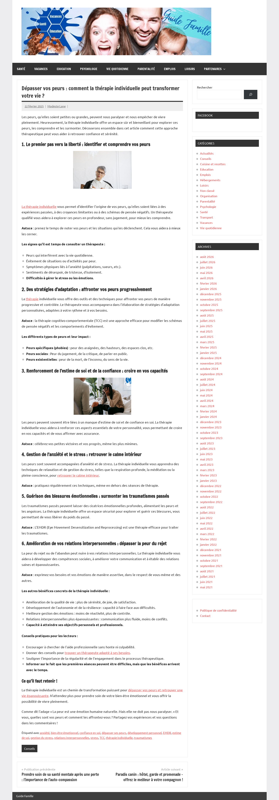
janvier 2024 (208, 416)
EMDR (167, 733)
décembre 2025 (210, 294)
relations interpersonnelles (71, 737)
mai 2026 (206, 272)
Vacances (41, 69)
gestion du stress (42, 737)
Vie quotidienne (117, 69)
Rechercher (204, 87)
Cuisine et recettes (212, 164)
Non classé (207, 190)
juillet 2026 (207, 262)
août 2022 (207, 507)
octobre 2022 (209, 496)
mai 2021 (206, 587)
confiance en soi (90, 733)
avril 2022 (206, 528)
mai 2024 (206, 395)
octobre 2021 (209, 560)
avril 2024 (206, 400)
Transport (206, 217)
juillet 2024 (207, 384)
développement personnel (145, 733)
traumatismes (143, 737)
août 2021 (207, 571)
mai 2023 (206, 459)
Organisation (208, 196)
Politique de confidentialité (218, 610)
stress (94, 737)
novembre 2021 (210, 555)
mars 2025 (207, 342)
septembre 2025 (211, 310)
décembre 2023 (210, 422)
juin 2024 (206, 390)
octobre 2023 (209, 432)
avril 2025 (206, 336)
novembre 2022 (210, 491)
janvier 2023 (208, 480)
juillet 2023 (207, 448)
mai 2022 (206, 523)
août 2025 (207, 315)
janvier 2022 (208, 544)
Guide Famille (24, 796)
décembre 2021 (210, 550)
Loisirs (190, 69)
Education (64, 69)
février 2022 (208, 539)
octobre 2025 (209, 304)
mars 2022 (207, 534)
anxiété (45, 733)
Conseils (29, 748)
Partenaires (213, 69)
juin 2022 (206, 518)
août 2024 (207, 379)
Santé (21, 69)
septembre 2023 (211, 438)
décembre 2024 (210, 358)
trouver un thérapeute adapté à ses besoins (97, 653)
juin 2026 (206, 267)
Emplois (170, 69)
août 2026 (207, 256)
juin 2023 (206, 454)
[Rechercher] (250, 94)
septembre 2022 (211, 502)
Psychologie (88, 69)
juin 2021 (206, 582)
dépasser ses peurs (114, 733)
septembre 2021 (211, 566)
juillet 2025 (207, 320)
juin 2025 (206, 326)
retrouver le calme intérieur (78, 475)
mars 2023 (207, 470)
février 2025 (208, 347)
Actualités (207, 153)
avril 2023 (206, 464)
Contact (205, 615)
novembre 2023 (210, 427)
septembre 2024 (211, 374)
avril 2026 (206, 278)
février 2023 (208, 475)
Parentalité (146, 69)
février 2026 (208, 283)
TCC (102, 737)
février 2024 (208, 411)
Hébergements (210, 180)
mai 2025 (206, 331)
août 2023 (207, 443)
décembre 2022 (210, 486)
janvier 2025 (208, 352)
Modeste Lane (56, 106)
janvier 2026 (208, 288)
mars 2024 (207, 406)
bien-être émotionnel (64, 733)
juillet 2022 (207, 512)
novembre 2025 (210, 299)
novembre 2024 (210, 363)
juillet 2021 (207, 576)
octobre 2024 (209, 368)
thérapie (32, 299)
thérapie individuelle (119, 737)
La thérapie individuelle (39, 206)
